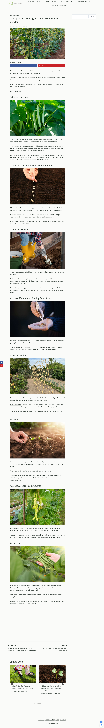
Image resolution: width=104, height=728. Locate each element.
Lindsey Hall (15, 26)
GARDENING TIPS (15, 15)
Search (92, 16)
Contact (63, 719)
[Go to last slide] (12, 683)
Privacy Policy (50, 719)
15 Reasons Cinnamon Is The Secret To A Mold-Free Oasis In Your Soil (51, 688)
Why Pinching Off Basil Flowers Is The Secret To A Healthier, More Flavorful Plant (22, 648)
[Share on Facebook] (1, 362)
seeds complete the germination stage (30, 475)
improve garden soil (34, 288)
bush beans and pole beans (48, 141)
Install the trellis (15, 404)
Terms (57, 719)
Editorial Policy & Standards (59, 5)
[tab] (38, 703)
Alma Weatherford (47, 693)
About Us (41, 719)
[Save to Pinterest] (1, 365)
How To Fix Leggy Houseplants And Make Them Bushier (54, 648)
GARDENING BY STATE (83, 1)
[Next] (63, 683)
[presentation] (23, 674)
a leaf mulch (41, 530)
